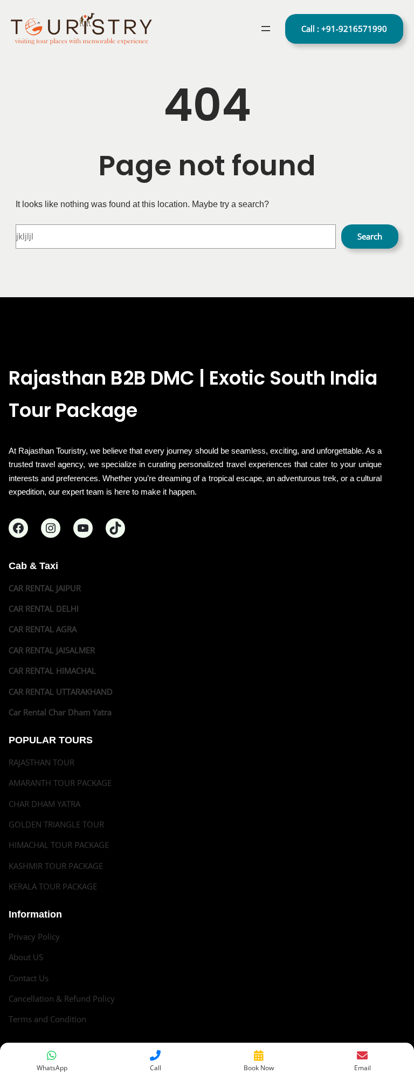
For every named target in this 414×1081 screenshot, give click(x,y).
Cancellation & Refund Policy (62, 998)
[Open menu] (265, 28)
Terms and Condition (47, 1019)
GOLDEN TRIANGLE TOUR (56, 824)
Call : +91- (344, 28)
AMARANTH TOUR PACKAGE (60, 782)
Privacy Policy (34, 936)
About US (26, 957)
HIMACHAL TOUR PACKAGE (59, 844)
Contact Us (29, 978)
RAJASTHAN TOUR (41, 762)
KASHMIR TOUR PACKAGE (56, 865)
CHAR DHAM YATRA (44, 803)
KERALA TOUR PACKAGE (53, 886)
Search (369, 236)
